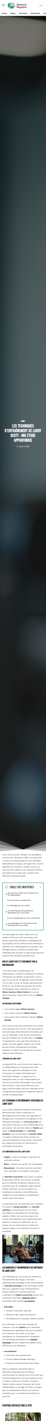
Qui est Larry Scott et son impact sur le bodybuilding (23, 894)
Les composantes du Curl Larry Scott (24, 918)
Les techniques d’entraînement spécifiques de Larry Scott (20, 912)
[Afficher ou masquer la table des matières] (37, 887)
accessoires (29, 1301)
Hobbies (11, 1415)
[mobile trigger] (4, 5)
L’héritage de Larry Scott (19, 905)
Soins (23, 421)
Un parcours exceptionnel (20, 900)
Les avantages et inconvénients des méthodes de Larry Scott (22, 924)
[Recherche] (35, 5)
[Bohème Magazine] (17, 5)
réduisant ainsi (28, 1298)
